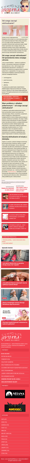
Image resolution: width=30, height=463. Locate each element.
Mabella (11, 353)
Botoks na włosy (6, 356)
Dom (2, 422)
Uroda (4, 278)
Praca (3, 439)
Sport (3, 442)
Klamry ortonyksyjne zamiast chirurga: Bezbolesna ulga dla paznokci (18, 206)
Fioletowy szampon (7, 362)
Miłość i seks (5, 433)
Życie (2, 453)
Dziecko (3, 425)
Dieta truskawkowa (7, 370)
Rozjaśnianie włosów (7, 376)
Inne (2, 430)
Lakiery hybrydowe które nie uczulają (12, 373)
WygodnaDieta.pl (12, 171)
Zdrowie (4, 298)
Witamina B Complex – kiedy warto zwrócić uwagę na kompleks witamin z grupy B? (17, 226)
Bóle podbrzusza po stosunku (10, 365)
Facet (3, 427)
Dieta (5, 33)
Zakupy (3, 447)
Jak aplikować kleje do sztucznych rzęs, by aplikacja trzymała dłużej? (18, 196)
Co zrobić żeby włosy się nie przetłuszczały (14, 367)
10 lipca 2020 (24, 37)
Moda (4, 258)
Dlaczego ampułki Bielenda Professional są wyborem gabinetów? (17, 216)
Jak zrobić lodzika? (8, 243)
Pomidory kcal (5, 359)
